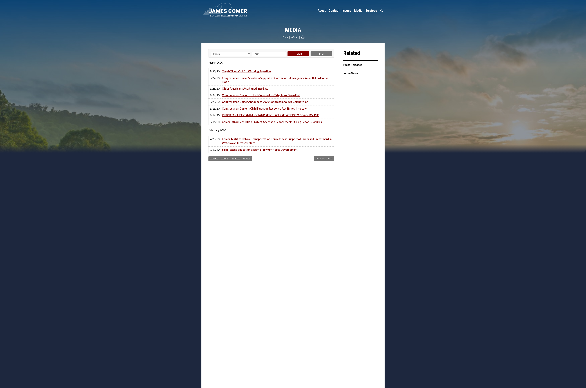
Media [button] (358, 10)
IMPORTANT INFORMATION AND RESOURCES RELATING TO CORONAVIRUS (270, 115)
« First (214, 158)
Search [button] (381, 10)
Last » (246, 158)
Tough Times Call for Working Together (246, 71)
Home (285, 37)
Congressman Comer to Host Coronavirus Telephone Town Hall (261, 95)
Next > (236, 158)
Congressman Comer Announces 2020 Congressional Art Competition (265, 101)
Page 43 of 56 (323, 158)
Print (302, 37)
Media (293, 30)
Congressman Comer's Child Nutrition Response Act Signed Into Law (264, 108)
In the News (350, 73)
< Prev (224, 158)
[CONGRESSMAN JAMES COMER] (242, 9)
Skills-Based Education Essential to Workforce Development (260, 149)
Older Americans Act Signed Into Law (245, 88)
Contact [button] (334, 10)
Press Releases (352, 64)
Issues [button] (346, 10)
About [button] (322, 10)
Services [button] (371, 10)
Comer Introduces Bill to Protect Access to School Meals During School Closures (272, 122)
